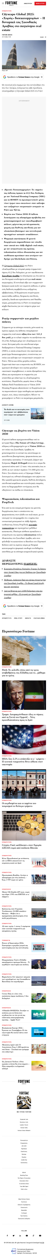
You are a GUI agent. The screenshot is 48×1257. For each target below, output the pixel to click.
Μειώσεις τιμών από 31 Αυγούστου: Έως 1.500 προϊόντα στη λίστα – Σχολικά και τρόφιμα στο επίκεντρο (15, 1048)
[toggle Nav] (3, 3)
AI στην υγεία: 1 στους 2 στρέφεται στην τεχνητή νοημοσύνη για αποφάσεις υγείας (16, 928)
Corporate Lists (24, 1119)
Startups (24, 1154)
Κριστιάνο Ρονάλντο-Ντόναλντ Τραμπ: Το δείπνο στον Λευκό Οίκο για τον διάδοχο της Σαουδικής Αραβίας (25, 572)
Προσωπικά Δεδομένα (24, 1218)
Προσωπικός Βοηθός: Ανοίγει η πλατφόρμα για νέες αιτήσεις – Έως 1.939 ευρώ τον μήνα (15, 877)
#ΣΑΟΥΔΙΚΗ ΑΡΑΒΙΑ (39, 618)
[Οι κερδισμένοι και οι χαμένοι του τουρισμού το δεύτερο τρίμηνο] (24, 784)
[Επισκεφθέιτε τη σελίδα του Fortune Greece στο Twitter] (13, 1236)
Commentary (24, 1162)
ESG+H (24, 1172)
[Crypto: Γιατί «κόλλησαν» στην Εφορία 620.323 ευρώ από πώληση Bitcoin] (24, 825)
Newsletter (24, 1210)
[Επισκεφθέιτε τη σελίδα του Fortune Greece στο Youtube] (27, 1236)
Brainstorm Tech (24, 1181)
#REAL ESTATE (18, 618)
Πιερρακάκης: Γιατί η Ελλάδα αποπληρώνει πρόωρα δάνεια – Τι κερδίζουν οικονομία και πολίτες (16, 962)
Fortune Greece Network (24, 1130)
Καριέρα (24, 1157)
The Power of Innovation (24, 1178)
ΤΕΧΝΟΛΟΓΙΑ (6, 940)
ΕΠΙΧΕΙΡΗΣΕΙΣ (6, 889)
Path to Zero (24, 1189)
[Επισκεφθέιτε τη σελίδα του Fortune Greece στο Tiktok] (33, 1236)
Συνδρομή (24, 1213)
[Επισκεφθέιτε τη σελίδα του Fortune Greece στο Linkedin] (20, 1236)
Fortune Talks (24, 1128)
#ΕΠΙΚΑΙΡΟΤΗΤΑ (7, 618)
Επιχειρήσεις (24, 1143)
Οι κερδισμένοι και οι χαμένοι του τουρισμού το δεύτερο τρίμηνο (19, 805)
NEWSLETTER (40, 3)
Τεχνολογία (24, 1149)
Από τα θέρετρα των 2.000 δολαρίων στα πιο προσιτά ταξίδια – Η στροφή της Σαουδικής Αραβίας (23, 594)
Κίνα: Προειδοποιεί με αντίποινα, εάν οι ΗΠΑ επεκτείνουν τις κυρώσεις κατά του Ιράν (15, 860)
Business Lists (24, 1122)
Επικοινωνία (24, 1207)
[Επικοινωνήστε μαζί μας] (40, 1236)
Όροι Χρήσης (24, 1216)
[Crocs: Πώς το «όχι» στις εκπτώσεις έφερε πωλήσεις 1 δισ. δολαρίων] (38, 998)
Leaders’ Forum (24, 1125)
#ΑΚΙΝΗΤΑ (28, 618)
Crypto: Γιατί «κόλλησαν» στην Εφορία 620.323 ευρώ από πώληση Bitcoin (21, 846)
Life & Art (24, 1146)
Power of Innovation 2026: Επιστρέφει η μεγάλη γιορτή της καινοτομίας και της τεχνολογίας (15, 945)
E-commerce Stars (24, 1183)
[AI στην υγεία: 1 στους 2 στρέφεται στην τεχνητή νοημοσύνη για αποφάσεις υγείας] (38, 930)
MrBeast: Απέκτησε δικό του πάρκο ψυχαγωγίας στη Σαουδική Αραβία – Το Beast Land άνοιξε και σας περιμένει (25, 583)
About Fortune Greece (24, 1199)
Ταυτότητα (24, 1202)
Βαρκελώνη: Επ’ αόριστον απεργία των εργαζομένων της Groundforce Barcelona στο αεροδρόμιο (16, 979)
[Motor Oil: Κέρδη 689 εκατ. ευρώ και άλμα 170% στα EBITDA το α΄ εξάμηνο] (38, 896)
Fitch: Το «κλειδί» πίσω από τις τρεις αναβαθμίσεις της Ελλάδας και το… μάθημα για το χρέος (23, 672)
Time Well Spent (24, 1186)
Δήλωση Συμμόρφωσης (24, 1204)
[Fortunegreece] (11, 5)
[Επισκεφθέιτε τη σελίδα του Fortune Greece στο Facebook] (7, 1236)
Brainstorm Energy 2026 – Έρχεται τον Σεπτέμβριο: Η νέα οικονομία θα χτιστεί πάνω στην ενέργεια (15, 1031)
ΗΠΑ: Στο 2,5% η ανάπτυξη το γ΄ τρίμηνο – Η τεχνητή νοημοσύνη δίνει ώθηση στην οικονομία (24, 761)
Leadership (24, 1160)
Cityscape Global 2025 (14, 265)
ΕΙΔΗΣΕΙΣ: (30, 564)
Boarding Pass (24, 1175)
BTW (42, 1243)
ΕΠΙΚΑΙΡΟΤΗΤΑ (7, 11)
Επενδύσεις (24, 1151)
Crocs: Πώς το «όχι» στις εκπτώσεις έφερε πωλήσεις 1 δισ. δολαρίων (15, 996)
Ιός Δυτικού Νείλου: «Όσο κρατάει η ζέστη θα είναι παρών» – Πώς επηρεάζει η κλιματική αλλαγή (16, 1065)
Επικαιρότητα (24, 1140)
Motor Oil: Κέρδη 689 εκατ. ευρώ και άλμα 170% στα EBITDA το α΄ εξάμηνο (16, 894)
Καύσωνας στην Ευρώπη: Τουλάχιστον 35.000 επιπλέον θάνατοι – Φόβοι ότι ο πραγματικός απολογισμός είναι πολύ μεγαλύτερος (15, 913)
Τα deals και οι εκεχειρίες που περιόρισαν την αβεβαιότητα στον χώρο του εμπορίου (16, 412)
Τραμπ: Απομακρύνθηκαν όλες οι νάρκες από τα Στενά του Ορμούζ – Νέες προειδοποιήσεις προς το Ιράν (22, 717)
